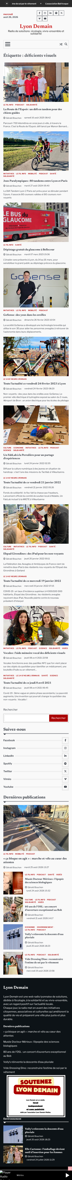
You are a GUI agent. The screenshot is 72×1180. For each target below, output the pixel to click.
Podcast (19, 105)
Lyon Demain (36, 26)
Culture (7, 448)
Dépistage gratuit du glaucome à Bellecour (28, 249)
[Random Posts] (60, 44)
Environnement (45, 927)
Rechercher (10, 709)
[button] (67, 1175)
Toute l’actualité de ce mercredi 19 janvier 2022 (32, 581)
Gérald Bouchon (13, 118)
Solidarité (31, 105)
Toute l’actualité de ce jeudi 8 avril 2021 (27, 683)
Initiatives (8, 174)
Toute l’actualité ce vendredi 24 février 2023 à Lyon (34, 383)
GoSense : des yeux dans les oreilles (24, 315)
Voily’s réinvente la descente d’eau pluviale (28, 1061)
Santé (53, 174)
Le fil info (8, 105)
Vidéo (65, 648)
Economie (19, 448)
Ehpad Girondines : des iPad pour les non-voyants (33, 553)
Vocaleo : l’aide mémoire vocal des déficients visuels (34, 653)
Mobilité (32, 174)
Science (7, 450)
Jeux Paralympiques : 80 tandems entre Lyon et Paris (35, 181)
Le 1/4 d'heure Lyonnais (15, 379)
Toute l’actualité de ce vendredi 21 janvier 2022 (32, 482)
